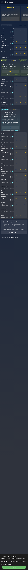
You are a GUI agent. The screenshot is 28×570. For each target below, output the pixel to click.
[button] (2, 2)
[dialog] (14, 562)
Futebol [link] (8, 237)
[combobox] (6, 25)
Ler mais (3, 562)
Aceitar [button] (14, 567)
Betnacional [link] (4, 237)
